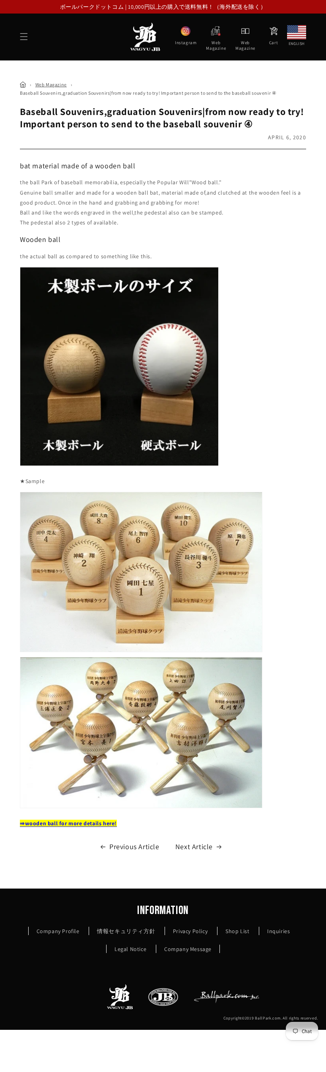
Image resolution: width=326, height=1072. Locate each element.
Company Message (188, 949)
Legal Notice (130, 949)
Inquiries (278, 931)
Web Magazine (51, 85)
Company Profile (58, 931)
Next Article (194, 846)
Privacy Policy (190, 931)
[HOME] (23, 85)
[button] (24, 36)
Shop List (237, 931)
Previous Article (134, 846)
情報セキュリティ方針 (126, 931)
